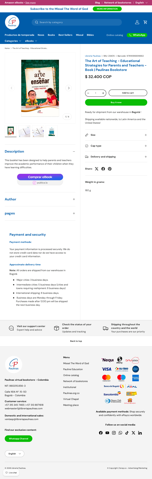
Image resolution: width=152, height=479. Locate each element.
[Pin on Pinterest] (109, 169)
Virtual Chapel (71, 399)
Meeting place (71, 405)
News (41, 35)
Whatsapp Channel (18, 438)
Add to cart (128, 92)
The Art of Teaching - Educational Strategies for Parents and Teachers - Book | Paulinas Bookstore (30, 48)
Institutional (69, 387)
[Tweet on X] (96, 169)
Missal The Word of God (76, 363)
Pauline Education (73, 369)
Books (51, 35)
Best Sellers (65, 35)
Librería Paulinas (93, 56)
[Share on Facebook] (103, 169)
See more (30, 2)
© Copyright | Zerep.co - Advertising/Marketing (127, 468)
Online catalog (114, 35)
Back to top (76, 341)
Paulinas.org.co (71, 393)
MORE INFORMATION (107, 8)
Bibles (90, 35)
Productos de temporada (19, 35)
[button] (145, 22)
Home (7, 48)
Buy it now (116, 102)
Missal (79, 35)
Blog (97, 2)
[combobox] (77, 22)
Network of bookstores (117, 2)
